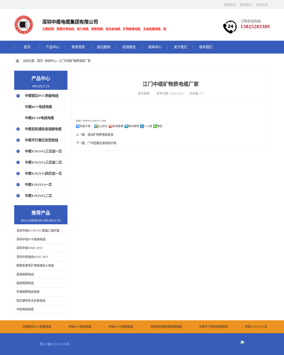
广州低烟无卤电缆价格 (101, 143)
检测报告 (129, 47)
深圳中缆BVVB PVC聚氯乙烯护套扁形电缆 (40, 230)
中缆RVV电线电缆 (38, 107)
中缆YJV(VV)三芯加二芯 (43, 162)
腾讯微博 (133, 126)
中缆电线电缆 (25, 309)
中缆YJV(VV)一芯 (38, 185)
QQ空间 (102, 126)
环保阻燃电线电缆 (27, 291)
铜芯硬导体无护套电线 (30, 300)
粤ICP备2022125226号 (54, 344)
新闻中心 (155, 47)
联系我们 (246, 4)
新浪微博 (117, 126)
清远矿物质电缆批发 (100, 134)
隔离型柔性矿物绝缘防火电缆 (35, 265)
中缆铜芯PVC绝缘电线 (41, 96)
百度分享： (86, 126)
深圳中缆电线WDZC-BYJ (32, 257)
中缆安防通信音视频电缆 (43, 129)
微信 (159, 126)
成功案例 (103, 47)
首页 (27, 47)
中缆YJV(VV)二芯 (38, 196)
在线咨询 (262, 4)
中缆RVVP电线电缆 (39, 118)
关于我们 (180, 47)
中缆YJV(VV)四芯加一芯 (43, 173)
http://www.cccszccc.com (91, 120)
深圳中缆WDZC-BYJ (29, 248)
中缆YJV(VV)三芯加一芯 (43, 151)
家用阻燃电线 (25, 274)
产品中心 (52, 47)
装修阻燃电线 (25, 283)
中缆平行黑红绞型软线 (41, 140)
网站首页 (230, 4)
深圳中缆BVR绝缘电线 (30, 239)
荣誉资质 (78, 47)
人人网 (148, 126)
